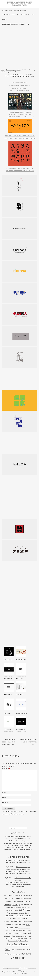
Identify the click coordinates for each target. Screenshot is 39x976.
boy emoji (26, 898)
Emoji (33, 15)
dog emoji (13, 913)
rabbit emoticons (10, 936)
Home (2, 70)
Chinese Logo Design (25, 907)
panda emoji (8, 930)
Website (5, 802)
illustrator (8, 924)
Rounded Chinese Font (24, 938)
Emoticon (22, 915)
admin (25, 82)
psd (21, 933)
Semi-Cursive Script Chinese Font (18, 941)
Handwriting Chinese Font (22, 921)
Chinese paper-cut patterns (12, 910)
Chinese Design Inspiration (13, 70)
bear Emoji (20, 895)
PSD (18, 15)
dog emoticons (20, 913)
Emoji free (17, 916)
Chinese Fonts (7, 10)
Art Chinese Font (10, 896)
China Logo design (12, 904)
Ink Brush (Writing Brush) (18, 924)
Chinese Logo (17, 907)
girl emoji (22, 918)
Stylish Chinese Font (14, 954)
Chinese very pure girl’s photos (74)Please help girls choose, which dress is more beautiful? (18, 884)
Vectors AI (25, 15)
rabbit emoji (27, 933)
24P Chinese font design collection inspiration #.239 (9, 742)
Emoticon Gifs (14, 918)
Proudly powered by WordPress (11, 968)
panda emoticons (17, 930)
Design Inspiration (20, 10)
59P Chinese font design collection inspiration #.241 (28, 742)
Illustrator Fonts (8, 15)
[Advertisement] (19, 47)
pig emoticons (16, 933)
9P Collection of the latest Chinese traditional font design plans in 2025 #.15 (18, 862)
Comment (6, 769)
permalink (24, 88)
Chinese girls (9, 907)
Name (4, 792)
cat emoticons (24, 901)
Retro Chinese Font (12, 938)
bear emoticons (27, 895)
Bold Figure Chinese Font (14, 898)
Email (4, 797)
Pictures (5, 19)
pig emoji (10, 933)
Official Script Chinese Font (24, 928)
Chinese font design (26, 904)
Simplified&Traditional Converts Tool (15, 24)
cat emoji (16, 901)
